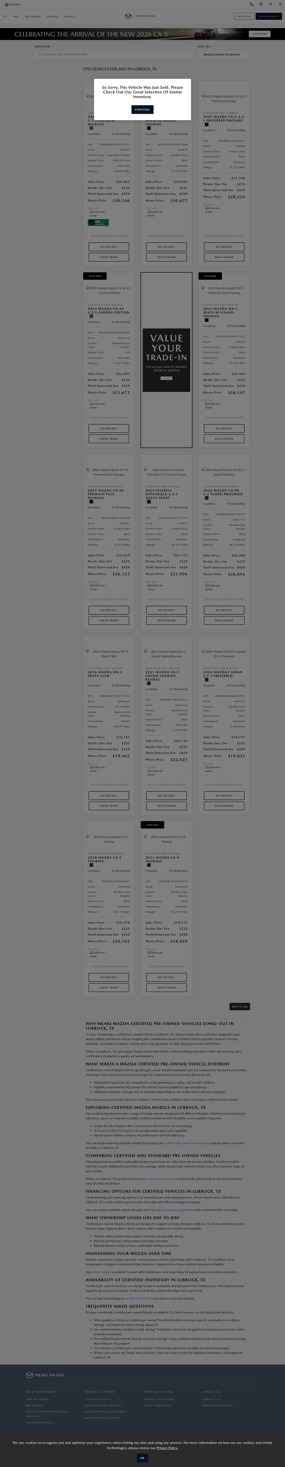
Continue (142, 109)
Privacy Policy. (167, 1448)
